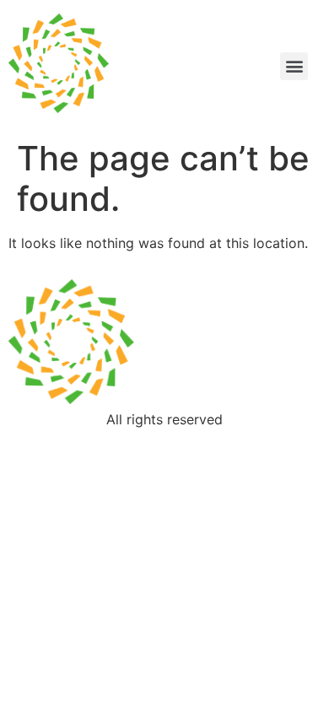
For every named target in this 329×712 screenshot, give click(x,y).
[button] (294, 66)
